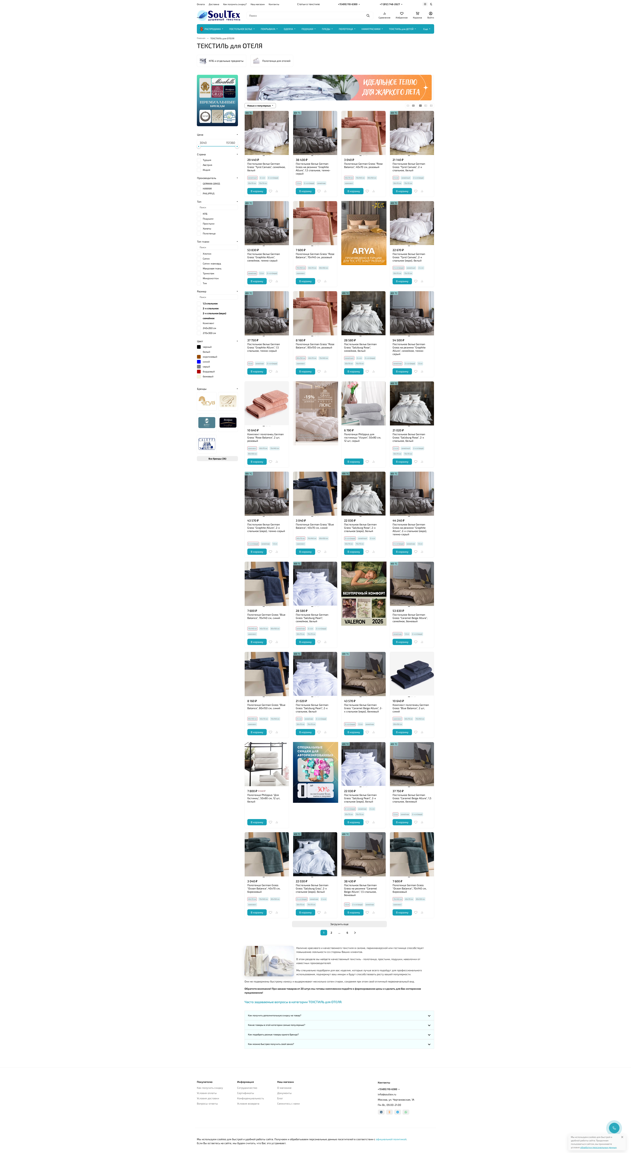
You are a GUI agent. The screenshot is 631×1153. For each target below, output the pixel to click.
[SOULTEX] (219, 15)
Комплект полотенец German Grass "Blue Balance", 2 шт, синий (411, 708)
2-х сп (262, 178)
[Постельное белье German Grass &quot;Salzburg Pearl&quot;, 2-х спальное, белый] (315, 674)
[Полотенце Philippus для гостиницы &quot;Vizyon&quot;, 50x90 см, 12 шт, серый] (363, 403)
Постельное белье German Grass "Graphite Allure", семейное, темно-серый (263, 257)
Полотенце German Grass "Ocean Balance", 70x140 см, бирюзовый (410, 888)
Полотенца (209, 233)
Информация (245, 1082)
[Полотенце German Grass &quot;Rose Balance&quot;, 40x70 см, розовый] (363, 133)
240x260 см (209, 328)
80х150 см (372, 178)
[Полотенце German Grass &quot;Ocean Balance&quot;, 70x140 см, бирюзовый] (412, 854)
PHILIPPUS (208, 193)
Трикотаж (208, 273)
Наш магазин (258, 4)
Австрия (207, 164)
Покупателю (204, 1082)
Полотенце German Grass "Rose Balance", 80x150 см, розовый (315, 345)
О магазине (284, 1087)
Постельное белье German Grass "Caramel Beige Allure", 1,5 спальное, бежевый (412, 798)
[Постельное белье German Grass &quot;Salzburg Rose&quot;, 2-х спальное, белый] (412, 403)
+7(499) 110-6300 (347, 4)
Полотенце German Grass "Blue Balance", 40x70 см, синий (315, 526)
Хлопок (207, 253)
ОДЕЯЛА (288, 28)
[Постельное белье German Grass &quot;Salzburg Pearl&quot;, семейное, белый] (315, 584)
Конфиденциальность (250, 1098)
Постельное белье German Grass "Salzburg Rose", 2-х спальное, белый (409, 437)
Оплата (201, 4)
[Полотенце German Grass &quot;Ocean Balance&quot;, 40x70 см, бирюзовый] (267, 854)
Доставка (214, 4)
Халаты (207, 228)
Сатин (206, 258)
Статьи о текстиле (308, 4)
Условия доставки (208, 1098)
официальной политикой (391, 1139)
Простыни (208, 223)
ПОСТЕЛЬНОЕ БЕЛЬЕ (240, 28)
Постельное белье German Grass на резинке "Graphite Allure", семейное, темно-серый (409, 348)
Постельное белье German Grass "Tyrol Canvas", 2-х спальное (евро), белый (409, 257)
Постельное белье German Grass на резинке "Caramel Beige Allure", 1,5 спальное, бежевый (360, 889)
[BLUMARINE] (228, 401)
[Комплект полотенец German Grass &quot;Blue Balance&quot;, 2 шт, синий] (412, 674)
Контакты (274, 4)
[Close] (622, 1137)
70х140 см (360, 178)
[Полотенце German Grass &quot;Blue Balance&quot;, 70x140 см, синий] (267, 584)
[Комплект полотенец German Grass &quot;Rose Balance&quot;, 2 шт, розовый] (267, 403)
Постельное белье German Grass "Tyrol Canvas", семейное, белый (266, 167)
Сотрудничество (247, 1087)
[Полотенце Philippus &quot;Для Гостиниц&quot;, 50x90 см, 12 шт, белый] (267, 764)
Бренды (202, 388)
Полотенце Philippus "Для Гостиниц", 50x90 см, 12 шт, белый (263, 798)
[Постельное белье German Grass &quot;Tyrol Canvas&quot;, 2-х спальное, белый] (412, 133)
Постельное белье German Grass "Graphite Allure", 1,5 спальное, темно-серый (263, 347)
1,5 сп (261, 273)
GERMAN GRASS (211, 183)
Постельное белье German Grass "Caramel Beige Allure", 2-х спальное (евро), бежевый (363, 708)
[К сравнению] (276, 191)
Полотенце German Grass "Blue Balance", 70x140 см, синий (266, 616)
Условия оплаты (207, 1092)
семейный (405, 178)
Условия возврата (248, 1103)
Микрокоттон (211, 278)
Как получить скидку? (235, 4)
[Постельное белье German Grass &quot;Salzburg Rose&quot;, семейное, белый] (363, 313)
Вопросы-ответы (207, 1103)
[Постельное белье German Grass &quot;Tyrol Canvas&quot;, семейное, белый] (267, 133)
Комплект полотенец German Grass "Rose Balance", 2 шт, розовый (265, 437)
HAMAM (207, 188)
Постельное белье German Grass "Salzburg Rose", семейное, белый (360, 347)
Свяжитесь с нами (288, 1103)
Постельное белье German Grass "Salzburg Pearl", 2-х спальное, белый (312, 708)
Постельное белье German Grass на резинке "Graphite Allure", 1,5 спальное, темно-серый (313, 168)
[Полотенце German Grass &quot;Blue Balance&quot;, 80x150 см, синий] (267, 674)
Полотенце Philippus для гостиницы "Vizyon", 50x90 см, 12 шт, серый (362, 437)
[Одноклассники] (389, 1112)
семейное (321, 183)
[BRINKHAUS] (228, 422)
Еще (425, 28)
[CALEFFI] (207, 444)
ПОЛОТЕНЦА (346, 28)
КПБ (205, 213)
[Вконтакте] (381, 1112)
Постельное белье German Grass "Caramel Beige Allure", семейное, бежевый (410, 618)
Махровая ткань (212, 268)
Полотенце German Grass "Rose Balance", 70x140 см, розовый (315, 255)
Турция (207, 159)
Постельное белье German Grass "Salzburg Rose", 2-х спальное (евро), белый (360, 527)
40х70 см (312, 268)
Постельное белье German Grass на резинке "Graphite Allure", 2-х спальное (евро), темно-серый (410, 529)
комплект (349, 183)
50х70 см (252, 183)
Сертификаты (245, 1092)
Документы (284, 1092)
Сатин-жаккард (212, 263)
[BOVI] (207, 422)
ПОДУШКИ (307, 28)
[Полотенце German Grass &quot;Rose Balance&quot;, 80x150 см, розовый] (315, 313)
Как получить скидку (210, 1087)
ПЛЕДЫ (326, 28)
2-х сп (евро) (273, 178)
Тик (205, 283)
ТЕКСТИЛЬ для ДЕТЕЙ (401, 28)
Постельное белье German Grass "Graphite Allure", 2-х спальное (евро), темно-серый (266, 527)
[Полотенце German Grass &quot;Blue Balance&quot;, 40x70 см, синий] (315, 494)
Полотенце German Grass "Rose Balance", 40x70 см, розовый (363, 165)
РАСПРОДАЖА (213, 28)
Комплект (208, 323)
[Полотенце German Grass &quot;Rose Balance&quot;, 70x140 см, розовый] (315, 223)
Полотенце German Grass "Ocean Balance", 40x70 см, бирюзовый (263, 888)
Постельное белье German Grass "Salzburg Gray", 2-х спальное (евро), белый (312, 888)
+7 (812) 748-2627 (390, 4)
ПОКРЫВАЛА (268, 28)
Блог (280, 1098)
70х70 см (263, 183)
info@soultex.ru (387, 1094)
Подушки (208, 218)
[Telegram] (397, 1112)
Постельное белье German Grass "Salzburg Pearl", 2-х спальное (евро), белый (360, 798)
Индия (206, 169)
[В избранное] (270, 191)
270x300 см (209, 332)
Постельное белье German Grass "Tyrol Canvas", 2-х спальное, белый (409, 167)
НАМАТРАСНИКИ (371, 28)
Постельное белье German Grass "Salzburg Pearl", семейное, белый (312, 618)
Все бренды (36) (217, 458)
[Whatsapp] (405, 1112)
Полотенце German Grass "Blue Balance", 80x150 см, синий (266, 706)
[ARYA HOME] (207, 401)
